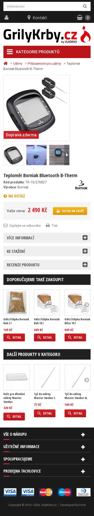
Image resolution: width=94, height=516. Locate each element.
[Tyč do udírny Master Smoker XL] (78, 377)
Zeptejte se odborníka (25, 225)
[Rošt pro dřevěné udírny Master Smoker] (16, 377)
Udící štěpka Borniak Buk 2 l (16, 321)
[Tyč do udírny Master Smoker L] (47, 377)
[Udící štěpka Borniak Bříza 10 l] (78, 302)
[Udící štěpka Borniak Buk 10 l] (47, 302)
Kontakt (40, 17)
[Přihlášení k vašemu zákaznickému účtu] (7, 17)
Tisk (54, 225)
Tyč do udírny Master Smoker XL (76, 396)
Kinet (82, 505)
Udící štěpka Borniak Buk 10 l (47, 321)
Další (66, 155)
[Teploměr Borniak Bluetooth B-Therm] (36, 108)
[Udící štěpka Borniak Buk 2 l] (16, 302)
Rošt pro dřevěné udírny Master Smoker (14, 398)
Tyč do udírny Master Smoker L (44, 396)
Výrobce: (10, 187)
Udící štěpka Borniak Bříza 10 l (77, 321)
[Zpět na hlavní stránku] (6, 63)
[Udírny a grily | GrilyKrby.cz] (47, 34)
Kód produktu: (14, 182)
